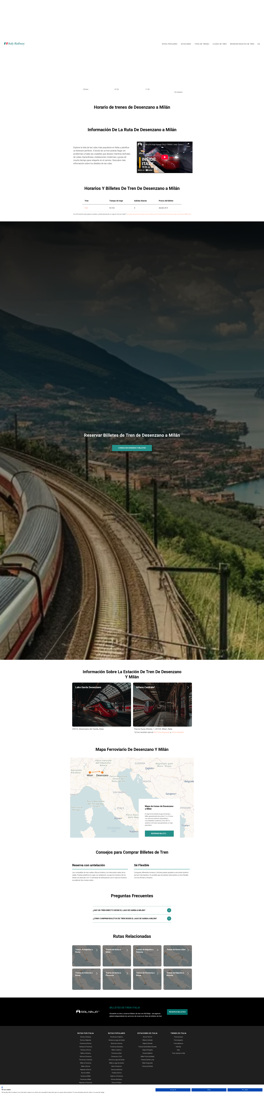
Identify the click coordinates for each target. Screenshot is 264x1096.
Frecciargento (178, 1040)
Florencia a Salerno (116, 1037)
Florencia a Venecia (85, 1060)
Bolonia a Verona (116, 1043)
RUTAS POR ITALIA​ (85, 1033)
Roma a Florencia (85, 1056)
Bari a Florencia (116, 1066)
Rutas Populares (116, 1033)
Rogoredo (166, 732)
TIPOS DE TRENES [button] (202, 44)
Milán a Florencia (85, 1063)
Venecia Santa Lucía (147, 1060)
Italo (86, 208)
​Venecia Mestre (147, 1053)
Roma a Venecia (85, 1037)
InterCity (178, 1047)
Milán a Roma (85, 1066)
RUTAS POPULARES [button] (169, 44)
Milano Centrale (148, 1040)
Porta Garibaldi (177, 732)
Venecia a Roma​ (85, 1050)
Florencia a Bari (116, 1053)
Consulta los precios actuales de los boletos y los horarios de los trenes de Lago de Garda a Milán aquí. (158, 214)
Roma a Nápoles (85, 1040)
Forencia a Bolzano (116, 1047)
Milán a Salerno (117, 1050)
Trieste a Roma (116, 1073)
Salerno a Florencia (116, 1076)
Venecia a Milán (86, 1076)
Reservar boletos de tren (242, 44)
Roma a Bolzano (116, 1079)
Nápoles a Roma (85, 1069)
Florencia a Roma (85, 1043)
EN (259, 44)
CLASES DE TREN (220, 44)
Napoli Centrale (147, 1043)
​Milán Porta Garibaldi (147, 1056)
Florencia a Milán (85, 1079)
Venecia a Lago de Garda (116, 1040)
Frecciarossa (178, 1037)
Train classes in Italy (178, 1053)
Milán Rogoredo (147, 1063)
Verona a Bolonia (116, 1069)
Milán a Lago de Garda (116, 1063)
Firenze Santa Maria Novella (147, 1047)
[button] (165, 157)
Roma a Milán (85, 1073)
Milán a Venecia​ (86, 1053)
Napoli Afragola (147, 1050)
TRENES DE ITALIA (178, 1033)
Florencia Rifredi (147, 1066)
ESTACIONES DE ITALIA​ (147, 1033)
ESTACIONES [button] (186, 44)
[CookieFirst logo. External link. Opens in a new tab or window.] (2, 1087)
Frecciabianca (178, 1043)
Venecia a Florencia (85, 1047)
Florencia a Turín (116, 1056)
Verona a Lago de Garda (116, 1060)
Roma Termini (147, 1037)
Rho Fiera (157, 732)
